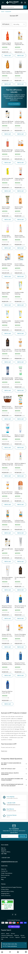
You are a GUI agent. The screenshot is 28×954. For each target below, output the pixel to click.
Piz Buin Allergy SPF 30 (20, 578)
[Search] (25, 7)
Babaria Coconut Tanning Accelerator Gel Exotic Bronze (7, 407)
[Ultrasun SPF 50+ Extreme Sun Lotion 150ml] (7, 627)
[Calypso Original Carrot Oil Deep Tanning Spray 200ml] (7, 36)
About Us (3, 869)
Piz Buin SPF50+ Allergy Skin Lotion (7, 350)
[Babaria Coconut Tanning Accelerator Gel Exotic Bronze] (7, 399)
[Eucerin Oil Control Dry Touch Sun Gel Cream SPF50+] (7, 484)
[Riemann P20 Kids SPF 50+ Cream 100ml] (7, 256)
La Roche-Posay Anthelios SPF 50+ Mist (20, 122)
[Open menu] (3, 2)
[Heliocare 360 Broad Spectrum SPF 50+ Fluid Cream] (7, 114)
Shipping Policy (5, 893)
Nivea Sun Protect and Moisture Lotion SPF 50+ (20, 663)
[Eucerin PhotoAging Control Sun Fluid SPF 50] (20, 627)
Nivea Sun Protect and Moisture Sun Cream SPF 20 (7, 606)
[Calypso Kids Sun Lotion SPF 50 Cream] (20, 171)
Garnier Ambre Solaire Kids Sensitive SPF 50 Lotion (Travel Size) (7, 293)
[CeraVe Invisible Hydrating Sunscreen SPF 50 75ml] (7, 314)
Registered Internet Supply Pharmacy (11, 887)
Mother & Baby (4, 937)
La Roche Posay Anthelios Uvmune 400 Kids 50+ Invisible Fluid (20, 521)
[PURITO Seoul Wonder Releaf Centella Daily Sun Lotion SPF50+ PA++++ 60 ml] (20, 370)
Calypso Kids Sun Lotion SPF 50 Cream (19, 179)
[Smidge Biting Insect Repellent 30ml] (20, 64)
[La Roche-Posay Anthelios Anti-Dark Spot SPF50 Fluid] (20, 142)
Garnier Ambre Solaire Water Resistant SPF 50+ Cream (7, 207)
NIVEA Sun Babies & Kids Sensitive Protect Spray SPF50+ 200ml (20, 464)
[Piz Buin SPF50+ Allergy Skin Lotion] (7, 342)
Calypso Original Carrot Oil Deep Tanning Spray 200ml (6, 43)
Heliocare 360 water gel (7, 549)
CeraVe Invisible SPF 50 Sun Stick (7, 179)
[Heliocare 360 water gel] (7, 541)
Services (3, 877)
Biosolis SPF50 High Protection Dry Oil (7, 150)
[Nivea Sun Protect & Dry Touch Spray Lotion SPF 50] (20, 598)
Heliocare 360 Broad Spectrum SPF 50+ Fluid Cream (7, 122)
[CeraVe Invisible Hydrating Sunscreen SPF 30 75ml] (20, 314)
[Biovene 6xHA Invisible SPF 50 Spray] (7, 228)
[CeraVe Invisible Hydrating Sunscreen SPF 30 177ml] (20, 285)
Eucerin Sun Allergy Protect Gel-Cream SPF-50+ (20, 350)
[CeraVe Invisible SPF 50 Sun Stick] (7, 171)
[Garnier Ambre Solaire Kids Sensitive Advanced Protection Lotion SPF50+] (20, 399)
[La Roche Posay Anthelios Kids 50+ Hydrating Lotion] (7, 513)
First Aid (11, 937)
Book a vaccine (5, 875)
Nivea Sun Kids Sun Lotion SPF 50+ (7, 692)
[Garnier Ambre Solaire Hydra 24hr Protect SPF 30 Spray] (20, 228)
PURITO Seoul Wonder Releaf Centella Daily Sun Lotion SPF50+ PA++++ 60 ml (20, 378)
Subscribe (22, 836)
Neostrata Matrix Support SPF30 (19, 549)
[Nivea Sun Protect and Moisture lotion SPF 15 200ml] (7, 655)
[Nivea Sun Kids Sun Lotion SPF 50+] (7, 684)
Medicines (16, 935)
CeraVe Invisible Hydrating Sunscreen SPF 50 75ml (7, 321)
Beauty (7, 933)
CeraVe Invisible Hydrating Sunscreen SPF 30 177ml (20, 293)
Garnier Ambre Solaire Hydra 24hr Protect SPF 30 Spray (20, 236)
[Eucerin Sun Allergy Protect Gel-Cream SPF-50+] (20, 342)
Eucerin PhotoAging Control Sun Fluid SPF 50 (20, 635)
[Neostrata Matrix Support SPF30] (20, 541)
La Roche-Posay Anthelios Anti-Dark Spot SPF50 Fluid (20, 150)
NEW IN (3, 933)
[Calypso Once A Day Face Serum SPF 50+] (7, 456)
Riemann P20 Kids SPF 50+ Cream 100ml (7, 264)
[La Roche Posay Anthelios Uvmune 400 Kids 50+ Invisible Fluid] (20, 513)
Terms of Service (5, 895)
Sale (2, 939)
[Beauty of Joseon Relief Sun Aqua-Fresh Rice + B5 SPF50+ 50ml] (20, 427)
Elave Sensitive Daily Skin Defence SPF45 (7, 378)
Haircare (22, 935)
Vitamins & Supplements (7, 935)
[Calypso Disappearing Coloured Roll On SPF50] (20, 484)
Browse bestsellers (14, 104)
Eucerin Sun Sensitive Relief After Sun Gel (6, 435)
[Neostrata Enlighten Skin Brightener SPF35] (7, 570)
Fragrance (17, 937)
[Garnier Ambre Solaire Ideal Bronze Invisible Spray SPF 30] (7, 64)
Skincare (13, 933)
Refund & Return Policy (7, 891)
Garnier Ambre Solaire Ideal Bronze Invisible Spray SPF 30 (7, 72)
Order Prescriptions (6, 873)
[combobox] (14, 7)
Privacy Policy (5, 889)
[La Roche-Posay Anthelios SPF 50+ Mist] (20, 114)
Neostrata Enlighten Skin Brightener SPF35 (7, 578)
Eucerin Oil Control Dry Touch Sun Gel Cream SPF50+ (7, 492)
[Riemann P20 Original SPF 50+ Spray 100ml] (20, 36)
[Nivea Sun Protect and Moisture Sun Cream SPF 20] (7, 598)
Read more (4, 751)
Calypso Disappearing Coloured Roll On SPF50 (19, 492)
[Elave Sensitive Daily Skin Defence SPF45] (7, 370)
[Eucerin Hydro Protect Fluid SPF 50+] (20, 256)
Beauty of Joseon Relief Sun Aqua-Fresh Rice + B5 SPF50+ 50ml (19, 435)
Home (2, 11)
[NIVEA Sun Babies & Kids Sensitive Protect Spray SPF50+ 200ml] (20, 456)
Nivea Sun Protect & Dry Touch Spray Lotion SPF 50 (20, 606)
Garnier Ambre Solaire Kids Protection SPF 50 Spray (20, 207)
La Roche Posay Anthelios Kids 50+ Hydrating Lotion (7, 521)
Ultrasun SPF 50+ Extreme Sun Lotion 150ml (7, 635)
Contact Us (4, 871)
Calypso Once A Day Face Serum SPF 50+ (7, 464)
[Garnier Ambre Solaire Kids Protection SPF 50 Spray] (20, 199)
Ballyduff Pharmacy (15, 920)
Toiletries (23, 937)
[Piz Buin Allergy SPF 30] (20, 570)
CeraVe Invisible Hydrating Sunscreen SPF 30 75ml (20, 321)
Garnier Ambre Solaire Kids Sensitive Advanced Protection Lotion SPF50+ (20, 407)
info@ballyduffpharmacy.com (13, 804)
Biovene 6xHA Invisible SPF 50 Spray (6, 236)
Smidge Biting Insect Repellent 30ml (20, 72)
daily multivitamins (12, 946)
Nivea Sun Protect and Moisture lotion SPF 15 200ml (7, 663)
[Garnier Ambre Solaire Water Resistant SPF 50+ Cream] (7, 199)
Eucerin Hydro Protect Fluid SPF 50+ (19, 264)
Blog (2, 879)
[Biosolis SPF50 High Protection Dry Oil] (7, 142)
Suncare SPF (8, 11)
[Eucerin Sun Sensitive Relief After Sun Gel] (7, 427)
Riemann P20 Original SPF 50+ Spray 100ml (19, 43)
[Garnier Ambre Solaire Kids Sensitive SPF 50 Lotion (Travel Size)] (7, 285)
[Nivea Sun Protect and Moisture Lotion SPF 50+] (20, 655)
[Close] (25, 944)
